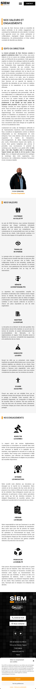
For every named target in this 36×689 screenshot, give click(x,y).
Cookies (11, 687)
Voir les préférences (18, 683)
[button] (33, 661)
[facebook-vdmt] (20, 633)
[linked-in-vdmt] (15, 633)
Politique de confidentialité (20, 687)
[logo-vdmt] (5, 3)
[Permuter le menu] (20, 3)
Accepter (18, 679)
